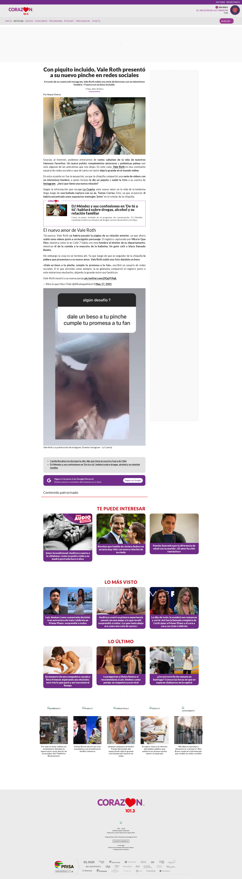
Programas (55, 21)
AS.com (151, 862)
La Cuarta (89, 189)
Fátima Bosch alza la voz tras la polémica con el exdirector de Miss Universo (87, 748)
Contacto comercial (121, 841)
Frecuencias (83, 21)
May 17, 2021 (104, 284)
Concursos (41, 21)
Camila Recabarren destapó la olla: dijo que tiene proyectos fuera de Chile (88, 461)
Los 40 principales (102, 862)
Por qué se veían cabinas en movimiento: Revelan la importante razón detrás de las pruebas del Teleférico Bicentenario (54, 751)
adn (160, 862)
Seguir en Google (133, 480)
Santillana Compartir (130, 862)
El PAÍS (89, 862)
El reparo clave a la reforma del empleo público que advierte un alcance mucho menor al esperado (154, 750)
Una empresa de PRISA (64, 865)
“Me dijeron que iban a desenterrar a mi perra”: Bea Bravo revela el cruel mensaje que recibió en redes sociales (188, 750)
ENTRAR (220, 2)
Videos (29, 21)
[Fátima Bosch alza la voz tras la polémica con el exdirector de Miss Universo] (87, 730)
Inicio (8, 21)
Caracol (171, 862)
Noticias (18, 21)
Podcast (69, 21)
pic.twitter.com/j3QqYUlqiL (100, 278)
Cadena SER (142, 862)
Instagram (49, 183)
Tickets (96, 21)
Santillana (116, 862)
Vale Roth (118, 166)
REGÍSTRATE (233, 2)
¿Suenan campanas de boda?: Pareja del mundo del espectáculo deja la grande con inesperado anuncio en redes (121, 751)
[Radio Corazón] (21, 10)
